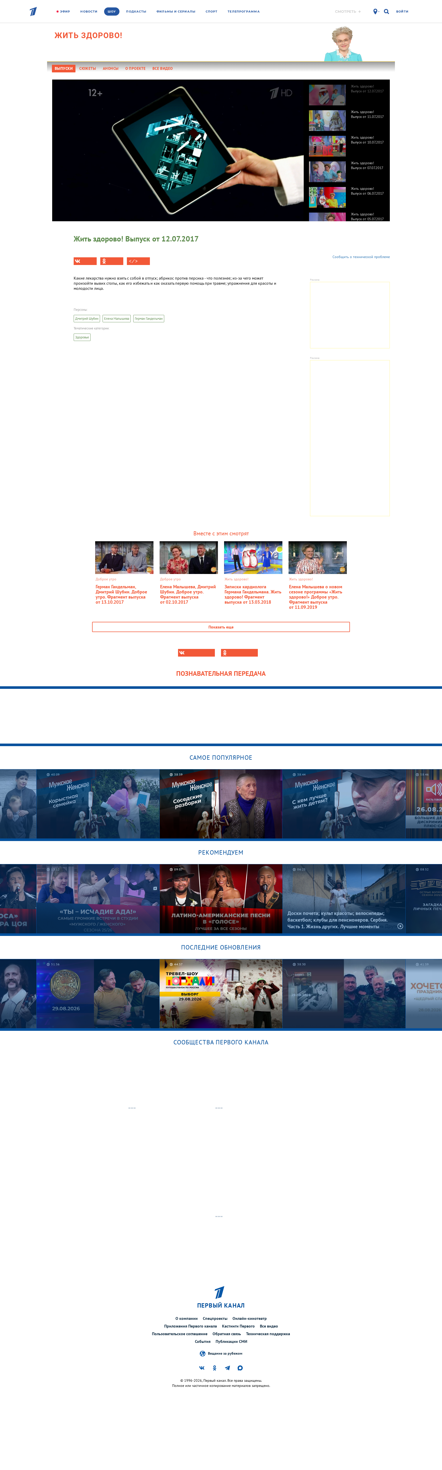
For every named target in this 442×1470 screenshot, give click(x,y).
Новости (88, 11)
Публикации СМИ (231, 1341)
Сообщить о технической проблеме (361, 257)
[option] (347, 92)
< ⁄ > (133, 261)
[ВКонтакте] (85, 261)
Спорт (212, 11)
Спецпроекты (215, 1318)
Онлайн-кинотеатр (250, 1318)
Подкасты (136, 11)
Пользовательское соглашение (179, 1333)
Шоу (112, 11)
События (203, 1341)
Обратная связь (227, 1333)
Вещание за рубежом (225, 1353)
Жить (88, 35)
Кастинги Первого (238, 1326)
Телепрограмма (244, 11)
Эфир (65, 11)
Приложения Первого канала (190, 1326)
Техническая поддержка (268, 1333)
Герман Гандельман (149, 318)
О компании (186, 1318)
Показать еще (221, 626)
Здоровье (82, 337)
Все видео (269, 1326)
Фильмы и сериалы (176, 11)
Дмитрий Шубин (86, 318)
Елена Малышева (116, 318)
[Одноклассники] (111, 261)
